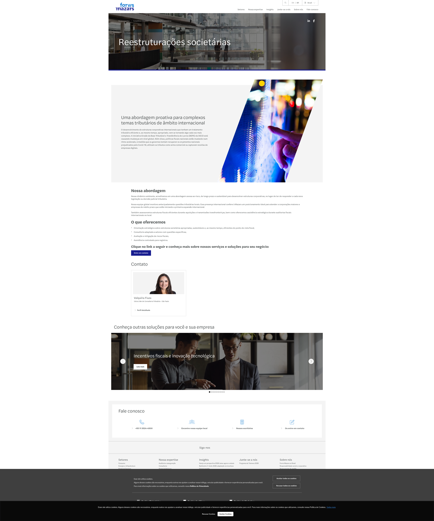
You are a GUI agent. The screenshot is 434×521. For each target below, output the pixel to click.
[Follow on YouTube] (233, 447)
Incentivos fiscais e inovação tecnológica (174, 355)
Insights (270, 9)
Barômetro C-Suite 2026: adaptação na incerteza (216, 466)
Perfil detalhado (143, 310)
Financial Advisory (165, 468)
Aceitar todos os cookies (286, 478)
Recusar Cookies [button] (208, 514)
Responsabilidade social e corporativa (293, 466)
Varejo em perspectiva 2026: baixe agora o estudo (216, 463)
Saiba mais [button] (331, 507)
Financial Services (124, 468)
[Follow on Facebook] (227, 447)
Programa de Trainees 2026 (249, 463)
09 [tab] (224, 392)
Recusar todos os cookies (286, 485)
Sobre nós (298, 9)
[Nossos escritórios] (242, 425)
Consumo (121, 463)
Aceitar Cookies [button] (225, 514)
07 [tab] (220, 392)
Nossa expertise (255, 9)
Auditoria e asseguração (167, 463)
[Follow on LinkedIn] (217, 447)
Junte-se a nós (283, 9)
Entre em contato (141, 253)
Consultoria (163, 466)
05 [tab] (216, 392)
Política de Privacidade (199, 486)
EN (293, 2)
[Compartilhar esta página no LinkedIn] (308, 21)
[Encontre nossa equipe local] (192, 425)
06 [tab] (218, 392)
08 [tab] (222, 392)
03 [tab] (213, 392)
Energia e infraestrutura (126, 466)
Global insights (204, 468)
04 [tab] (215, 392)
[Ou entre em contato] (292, 425)
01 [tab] (209, 392)
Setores (241, 9)
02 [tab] (211, 392)
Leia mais (140, 366)
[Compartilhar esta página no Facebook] (314, 21)
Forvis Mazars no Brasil (288, 463)
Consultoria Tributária (140, 21)
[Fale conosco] (142, 425)
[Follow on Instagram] (222, 447)
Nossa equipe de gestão (288, 468)
